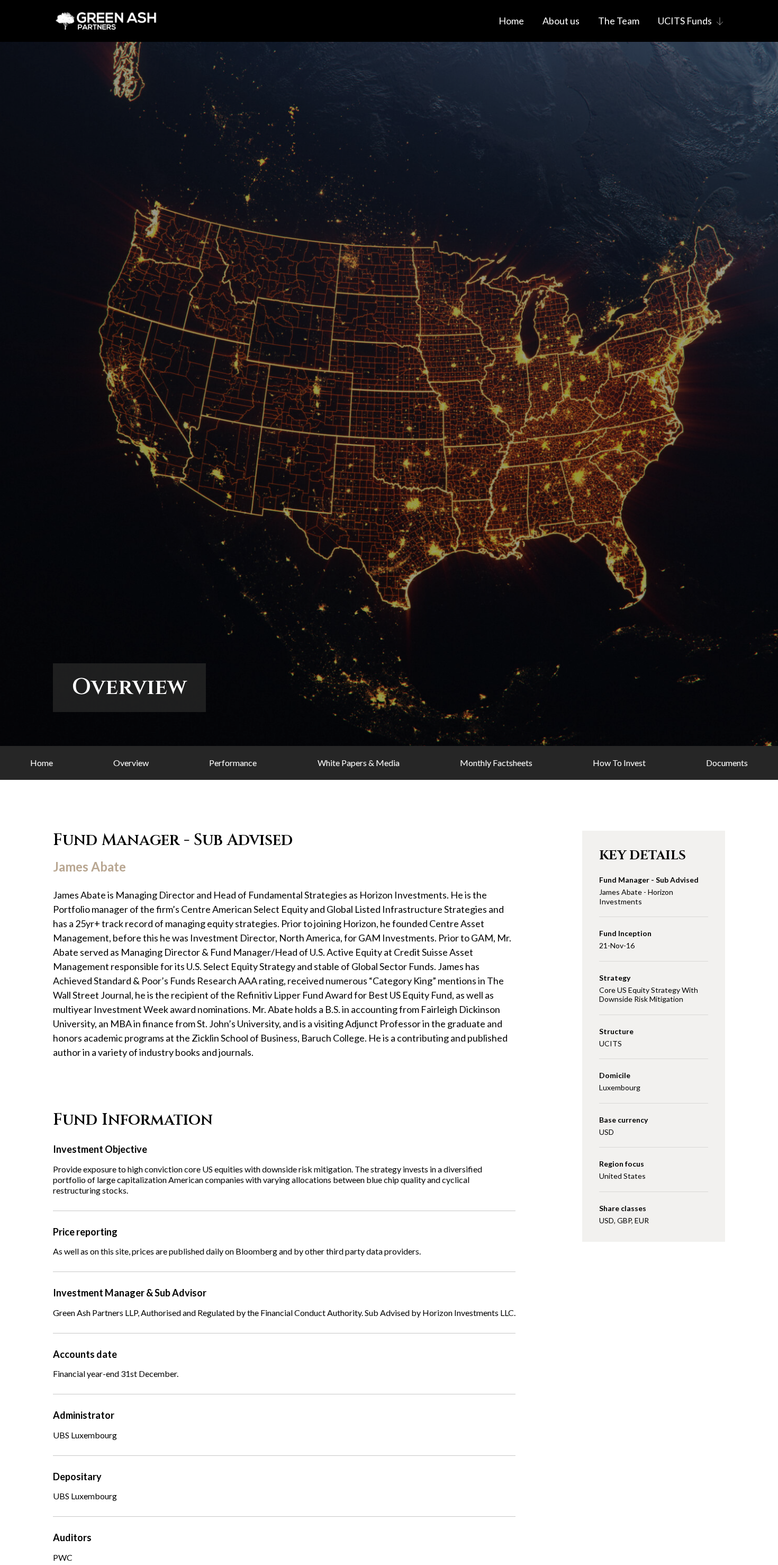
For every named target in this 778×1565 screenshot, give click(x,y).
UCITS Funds (685, 20)
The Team (618, 20)
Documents (727, 763)
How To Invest (619, 763)
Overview (131, 763)
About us (561, 20)
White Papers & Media (359, 763)
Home (511, 20)
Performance (233, 763)
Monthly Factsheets (496, 763)
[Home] (106, 20)
